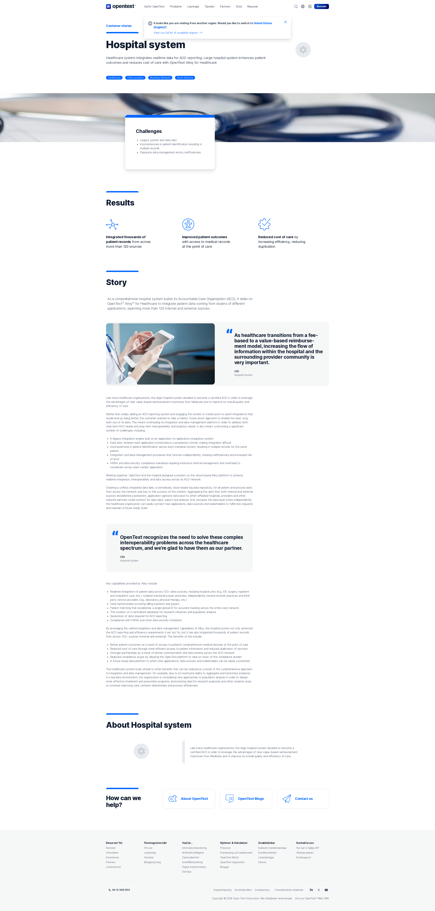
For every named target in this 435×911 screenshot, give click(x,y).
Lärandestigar (266, 857)
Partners (111, 862)
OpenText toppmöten (232, 862)
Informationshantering (194, 847)
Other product (135, 77)
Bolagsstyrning (152, 862)
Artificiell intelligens (193, 852)
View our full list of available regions (176, 32)
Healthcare (114, 77)
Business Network (160, 77)
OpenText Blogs (251, 799)
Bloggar (224, 866)
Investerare (112, 857)
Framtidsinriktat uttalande (289, 889)
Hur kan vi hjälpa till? (307, 847)
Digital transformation (194, 866)
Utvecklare (112, 852)
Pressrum (225, 847)
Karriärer (111, 847)
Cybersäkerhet (190, 857)
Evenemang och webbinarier (236, 852)
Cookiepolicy (262, 889)
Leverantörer (113, 866)
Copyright (217, 898)
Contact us (304, 799)
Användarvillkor (243, 889)
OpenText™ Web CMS (317, 898)
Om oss (148, 847)
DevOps (186, 871)
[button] (154, 6)
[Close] (285, 22)
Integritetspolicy (223, 889)
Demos (262, 862)
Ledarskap (150, 852)
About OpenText (194, 799)
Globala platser (305, 852)
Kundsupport (303, 857)
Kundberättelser (267, 852)
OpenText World (229, 857)
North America (185, 77)
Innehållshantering (192, 862)
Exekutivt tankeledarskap (272, 847)
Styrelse (148, 857)
